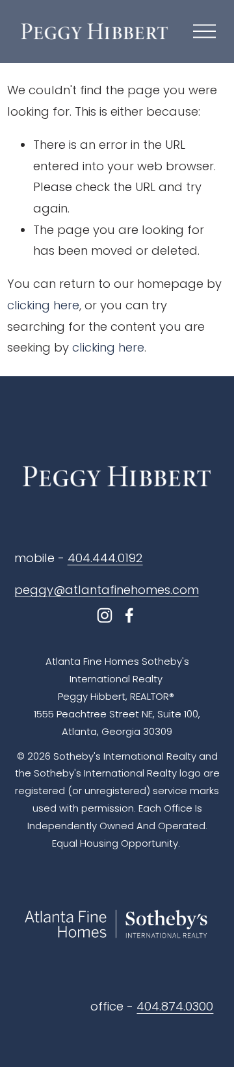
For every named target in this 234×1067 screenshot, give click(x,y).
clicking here (43, 305)
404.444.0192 (105, 558)
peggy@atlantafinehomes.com (106, 590)
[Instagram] (104, 615)
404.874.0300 (174, 1006)
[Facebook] (129, 615)
